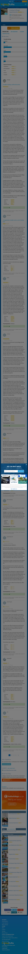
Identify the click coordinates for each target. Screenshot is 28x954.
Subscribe (21, 471)
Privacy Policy (21, 487)
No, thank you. (14, 489)
